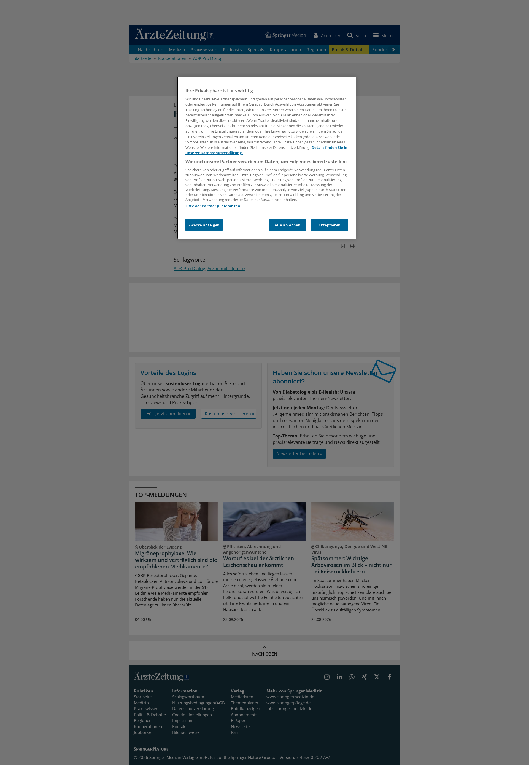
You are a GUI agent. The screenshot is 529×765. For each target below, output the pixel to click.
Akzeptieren (329, 224)
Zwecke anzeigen (204, 224)
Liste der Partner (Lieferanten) (213, 205)
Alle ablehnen (287, 224)
